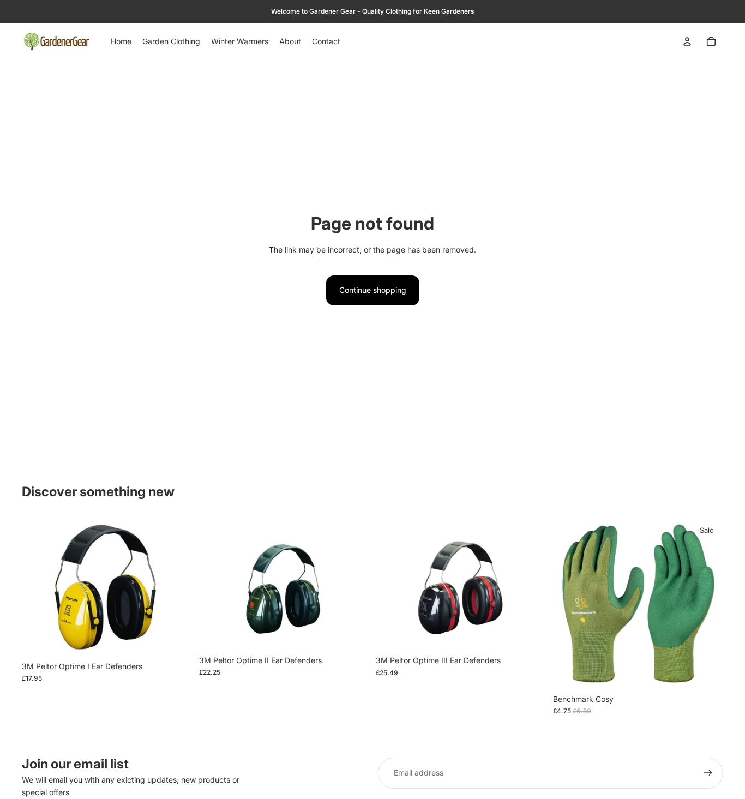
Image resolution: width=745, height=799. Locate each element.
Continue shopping (372, 290)
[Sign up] (708, 772)
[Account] (687, 41)
